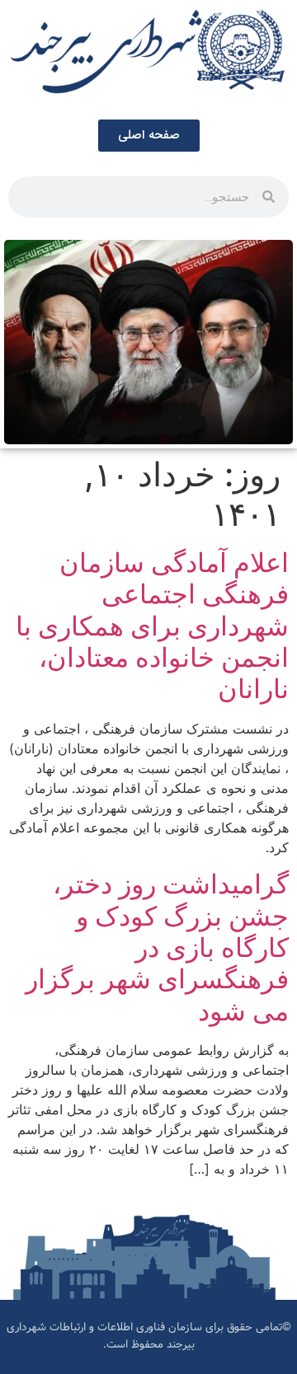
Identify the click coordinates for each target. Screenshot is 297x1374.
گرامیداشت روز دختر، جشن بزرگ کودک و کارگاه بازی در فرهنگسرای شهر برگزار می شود (157, 947)
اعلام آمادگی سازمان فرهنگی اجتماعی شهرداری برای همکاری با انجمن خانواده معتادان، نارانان (152, 626)
